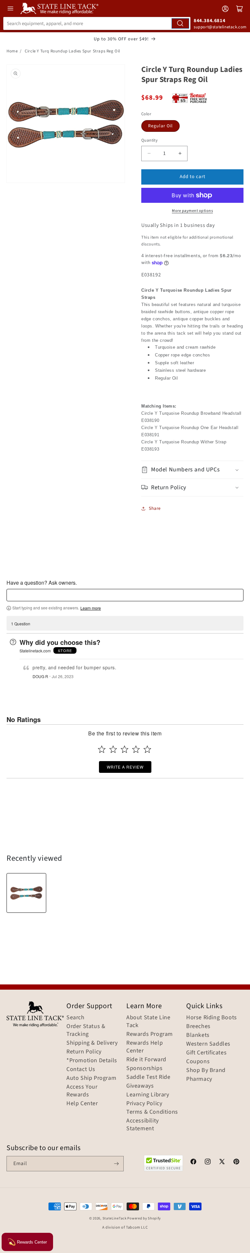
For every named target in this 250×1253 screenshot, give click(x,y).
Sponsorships (144, 1068)
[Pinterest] (236, 1162)
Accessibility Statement (142, 1125)
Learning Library (147, 1095)
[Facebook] (193, 1162)
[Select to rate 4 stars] (136, 749)
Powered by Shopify (144, 1218)
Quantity (149, 140)
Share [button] (155, 508)
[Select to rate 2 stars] (113, 749)
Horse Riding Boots (211, 1018)
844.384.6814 (209, 20)
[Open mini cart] (239, 9)
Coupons (198, 1061)
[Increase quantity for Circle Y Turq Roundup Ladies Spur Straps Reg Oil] (180, 153)
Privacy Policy (144, 1103)
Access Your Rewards (82, 1091)
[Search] (180, 23)
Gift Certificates (206, 1053)
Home (12, 51)
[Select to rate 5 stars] (147, 749)
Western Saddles (208, 1044)
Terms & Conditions (152, 1112)
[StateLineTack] (59, 8)
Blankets (198, 1035)
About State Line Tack (148, 1021)
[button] (192, 469)
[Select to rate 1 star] (102, 749)
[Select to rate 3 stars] (124, 749)
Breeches (198, 1026)
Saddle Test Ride (148, 1077)
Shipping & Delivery (92, 1043)
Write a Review (125, 767)
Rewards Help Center (144, 1047)
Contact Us (80, 1069)
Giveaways (140, 1086)
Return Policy (84, 1052)
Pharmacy (199, 1079)
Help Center (82, 1103)
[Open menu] (10, 8)
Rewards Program (149, 1034)
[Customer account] (225, 9)
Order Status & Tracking (85, 1030)
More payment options (192, 211)
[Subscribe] (116, 1163)
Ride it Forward (146, 1060)
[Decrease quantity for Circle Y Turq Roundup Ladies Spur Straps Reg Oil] (149, 153)
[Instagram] (208, 1162)
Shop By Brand (206, 1070)
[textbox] (125, 595)
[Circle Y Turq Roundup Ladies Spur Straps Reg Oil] (26, 893)
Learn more (90, 608)
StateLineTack (115, 1218)
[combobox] (96, 23)
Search (75, 1018)
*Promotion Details (91, 1061)
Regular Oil (160, 126)
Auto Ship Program (91, 1078)
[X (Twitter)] (222, 1162)
